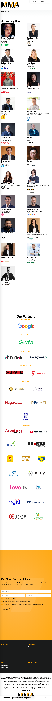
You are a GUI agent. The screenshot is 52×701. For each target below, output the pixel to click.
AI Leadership (4, 653)
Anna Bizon (31, 63)
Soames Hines (6, 137)
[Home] (1, 15)
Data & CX (3, 651)
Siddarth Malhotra (7, 232)
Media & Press (4, 667)
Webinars (30, 653)
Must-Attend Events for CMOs (35, 649)
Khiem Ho (30, 137)
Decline (45, 698)
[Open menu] (49, 6)
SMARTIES (3, 655)
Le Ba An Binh (6, 63)
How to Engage (32, 644)
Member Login (36, 1)
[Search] (47, 1)
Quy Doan (30, 87)
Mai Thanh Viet (32, 257)
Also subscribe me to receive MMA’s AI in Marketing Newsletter (17, 601)
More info (10, 700)
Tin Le (3, 87)
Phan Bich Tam (32, 183)
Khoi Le (29, 161)
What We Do (4, 644)
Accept (40, 697)
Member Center (31, 651)
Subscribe (43, 1)
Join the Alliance (32, 663)
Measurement (4, 647)
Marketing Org (4, 649)
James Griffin (31, 111)
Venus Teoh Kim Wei (33, 232)
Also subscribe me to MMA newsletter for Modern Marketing (17, 599)
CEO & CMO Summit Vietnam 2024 (11, 15)
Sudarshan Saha (6, 209)
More (2, 663)
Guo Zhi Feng (5, 111)
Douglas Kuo (5, 161)
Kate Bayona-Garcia (33, 38)
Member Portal (4, 665)
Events (29, 647)
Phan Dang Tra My (7, 183)
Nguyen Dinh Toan (7, 257)
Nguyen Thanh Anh (7, 38)
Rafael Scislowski (32, 209)
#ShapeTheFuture (5, 11)
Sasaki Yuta (5, 280)
